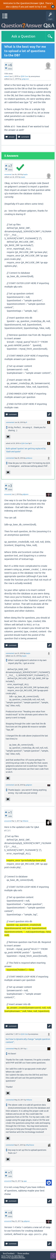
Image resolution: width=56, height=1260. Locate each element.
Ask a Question (23, 36)
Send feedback (9, 1253)
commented (10, 422)
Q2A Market (19, 1256)
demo (15, 6)
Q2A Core (24, 76)
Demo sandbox (23, 1253)
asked (6, 76)
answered (7, 174)
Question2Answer (18, 1258)
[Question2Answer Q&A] (27, 24)
